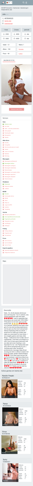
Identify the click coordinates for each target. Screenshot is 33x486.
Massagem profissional (11, 161)
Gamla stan (16, 8)
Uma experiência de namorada (12, 216)
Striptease (7, 184)
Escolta (6, 142)
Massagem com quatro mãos (12, 172)
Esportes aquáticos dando (11, 250)
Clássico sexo (8, 124)
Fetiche (6, 137)
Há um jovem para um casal (12, 147)
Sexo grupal (8, 130)
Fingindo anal (8, 233)
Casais (6, 149)
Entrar (27, 2)
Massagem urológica (10, 165)
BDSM (6, 198)
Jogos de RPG (8, 205)
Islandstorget (24, 8)
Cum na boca (8, 240)
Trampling (7, 209)
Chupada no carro (9, 221)
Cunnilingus (8, 223)
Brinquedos (8, 135)
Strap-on (7, 202)
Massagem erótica (9, 163)
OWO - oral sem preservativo (12, 128)
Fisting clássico (9, 231)
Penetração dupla (9, 133)
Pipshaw (7, 153)
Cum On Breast (8, 242)
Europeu (21, 49)
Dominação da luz (9, 196)
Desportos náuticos (10, 252)
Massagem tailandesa (10, 167)
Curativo (7, 207)
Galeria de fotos (9, 60)
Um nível (7, 126)
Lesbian (7, 188)
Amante (7, 194)
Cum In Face (8, 245)
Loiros (20, 53)
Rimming (7, 156)
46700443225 (8, 18)
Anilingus (7, 225)
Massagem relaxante (10, 176)
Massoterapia (8, 170)
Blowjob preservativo (10, 214)
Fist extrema (8, 235)
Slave (6, 200)
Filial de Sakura (8, 179)
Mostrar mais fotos (16, 109)
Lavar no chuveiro (9, 151)
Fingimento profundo (10, 219)
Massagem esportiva (10, 174)
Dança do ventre (9, 186)
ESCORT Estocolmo (6, 8)
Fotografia (7, 145)
